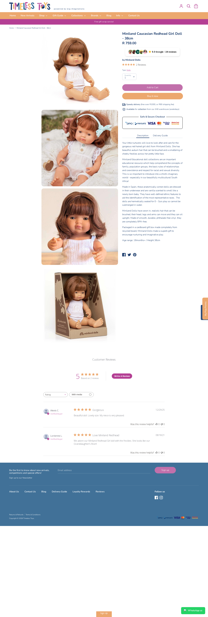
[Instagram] (161, 498)
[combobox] (55, 394)
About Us (14, 491)
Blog (108, 15)
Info (118, 15)
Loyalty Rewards (81, 491)
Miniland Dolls (133, 59)
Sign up (165, 470)
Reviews (100, 491)
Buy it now (152, 96)
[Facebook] (157, 498)
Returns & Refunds (16, 515)
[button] (152, 52)
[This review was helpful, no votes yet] (157, 424)
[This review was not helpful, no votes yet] (162, 424)
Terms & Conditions (33, 515)
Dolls (129, 70)
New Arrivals (27, 15)
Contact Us (134, 15)
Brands (95, 15)
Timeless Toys (28, 518)
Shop (42, 15)
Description (142, 135)
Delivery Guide (160, 135)
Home (13, 15)
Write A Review (122, 376)
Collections (77, 15)
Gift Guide (58, 15)
